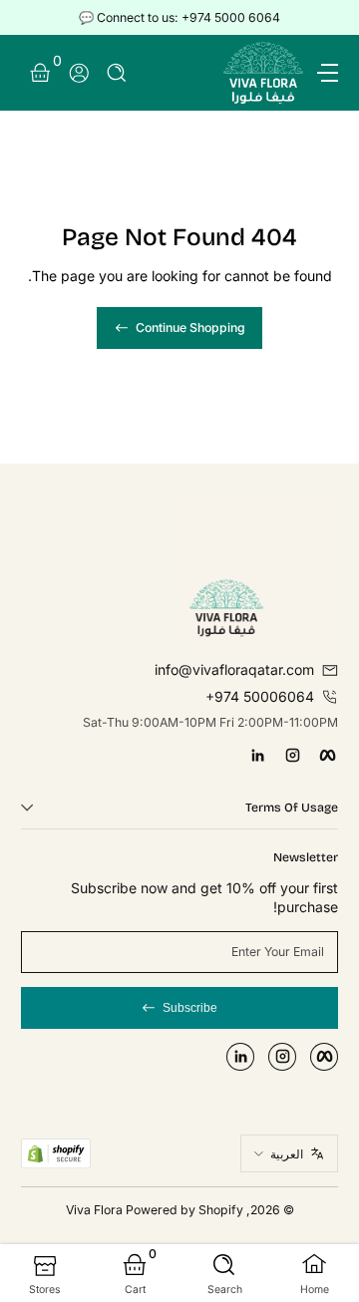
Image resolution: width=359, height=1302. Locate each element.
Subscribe (190, 1008)
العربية (286, 1153)
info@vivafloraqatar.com (234, 669)
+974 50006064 (259, 696)
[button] (117, 73)
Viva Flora (96, 1209)
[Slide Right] (35, 18)
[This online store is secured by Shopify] (56, 1153)
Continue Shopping (190, 327)
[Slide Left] (324, 18)
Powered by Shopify (184, 1209)
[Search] (117, 73)
